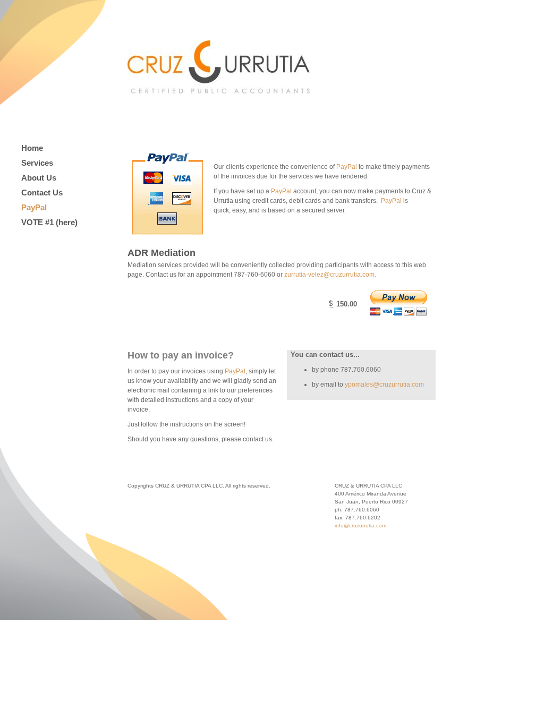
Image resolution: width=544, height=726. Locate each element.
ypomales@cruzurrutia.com (384, 384)
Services (37, 162)
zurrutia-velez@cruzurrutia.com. (330, 274)
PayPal (34, 207)
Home (32, 147)
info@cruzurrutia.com (360, 525)
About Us (38, 177)
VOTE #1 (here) (49, 222)
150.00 (346, 304)
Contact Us (42, 192)
